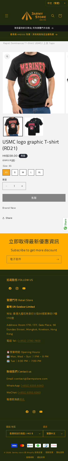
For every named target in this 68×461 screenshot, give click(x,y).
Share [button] (9, 217)
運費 (13, 160)
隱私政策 (60, 452)
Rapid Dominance (13, 43)
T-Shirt (29, 43)
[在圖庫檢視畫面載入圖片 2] (34, 126)
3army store (18, 452)
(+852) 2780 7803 (29, 340)
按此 (22, 399)
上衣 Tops (48, 43)
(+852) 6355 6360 (32, 385)
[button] (6, 15)
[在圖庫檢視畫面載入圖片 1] (13, 126)
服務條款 (30, 457)
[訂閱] (57, 259)
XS (6, 171)
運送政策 (41, 457)
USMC (38, 43)
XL (39, 171)
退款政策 (49, 452)
